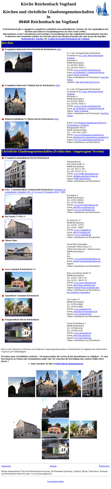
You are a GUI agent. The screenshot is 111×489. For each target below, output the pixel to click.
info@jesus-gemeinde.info (84, 285)
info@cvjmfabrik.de (81, 232)
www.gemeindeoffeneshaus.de (87, 259)
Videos (70, 80)
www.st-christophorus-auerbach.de (89, 135)
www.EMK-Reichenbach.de (86, 174)
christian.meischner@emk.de (85, 176)
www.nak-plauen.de (82, 333)
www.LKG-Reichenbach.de (86, 205)
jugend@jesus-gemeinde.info (86, 287)
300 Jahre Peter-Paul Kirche (88, 82)
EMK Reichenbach (82, 178)
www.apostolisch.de (82, 309)
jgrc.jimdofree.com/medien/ (78, 292)
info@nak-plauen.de (81, 335)
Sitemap (53, 466)
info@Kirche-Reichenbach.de (69, 364)
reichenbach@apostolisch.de (85, 311)
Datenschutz (104, 466)
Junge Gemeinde (81, 75)
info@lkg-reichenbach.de (84, 207)
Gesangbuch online (55, 481)
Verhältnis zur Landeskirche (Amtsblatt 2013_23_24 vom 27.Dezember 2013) (35, 190)
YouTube (105, 77)
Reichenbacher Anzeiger (32, 39)
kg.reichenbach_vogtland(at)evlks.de (88, 72)
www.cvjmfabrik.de (82, 230)
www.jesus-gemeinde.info (85, 283)
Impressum (6, 466)
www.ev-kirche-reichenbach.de (87, 70)
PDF (63, 192)
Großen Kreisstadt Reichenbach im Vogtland (68, 39)
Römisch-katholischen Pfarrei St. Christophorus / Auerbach (87, 124)
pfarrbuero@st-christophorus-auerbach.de (90, 137)
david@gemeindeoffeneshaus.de (87, 261)
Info (59, 49)
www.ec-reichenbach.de (84, 210)
